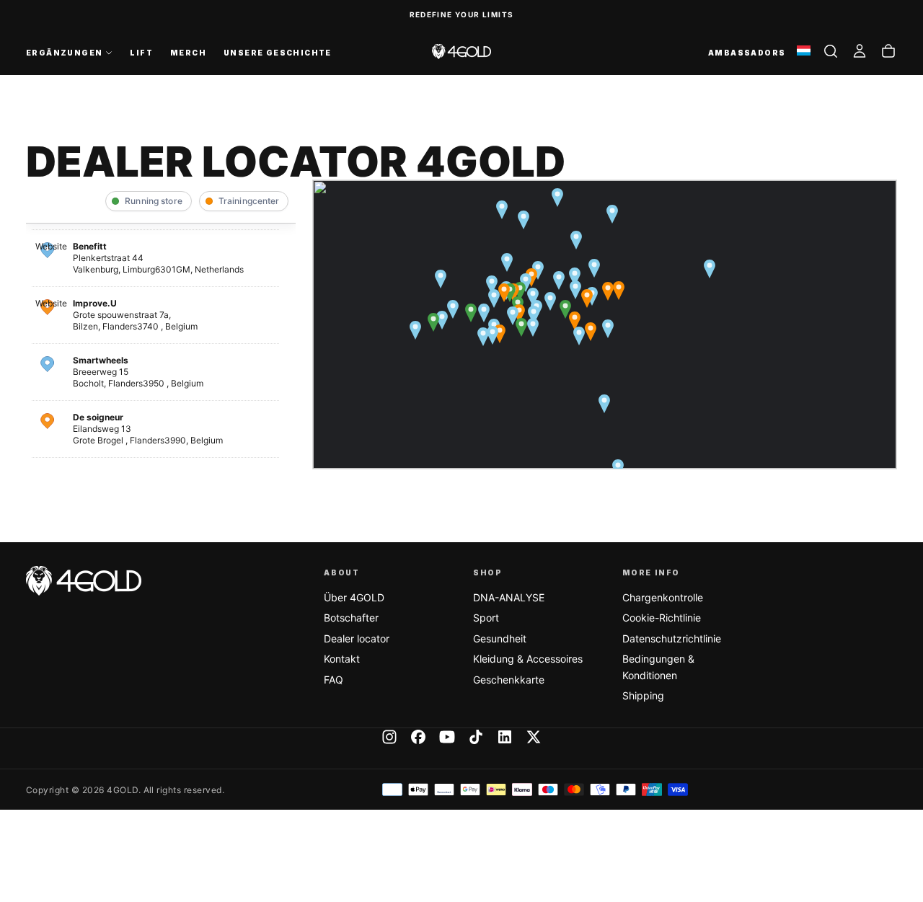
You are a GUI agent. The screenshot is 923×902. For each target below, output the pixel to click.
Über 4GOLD (354, 597)
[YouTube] (447, 737)
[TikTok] (476, 737)
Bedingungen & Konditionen (658, 667)
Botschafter (351, 617)
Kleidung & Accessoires (528, 659)
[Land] (804, 52)
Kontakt (342, 659)
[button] (830, 51)
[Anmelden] (859, 51)
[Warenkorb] (888, 51)
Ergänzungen (64, 52)
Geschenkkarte (508, 679)
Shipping (643, 695)
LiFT (141, 52)
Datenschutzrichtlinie (671, 638)
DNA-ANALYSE (508, 597)
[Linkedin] (504, 737)
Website (51, 246)
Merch (188, 52)
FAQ (333, 679)
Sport (486, 617)
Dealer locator (356, 638)
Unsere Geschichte (278, 52)
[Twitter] (533, 737)
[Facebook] (418, 737)
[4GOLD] (83, 580)
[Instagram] (389, 737)
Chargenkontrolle (662, 597)
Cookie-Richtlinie (661, 617)
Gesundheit (499, 638)
